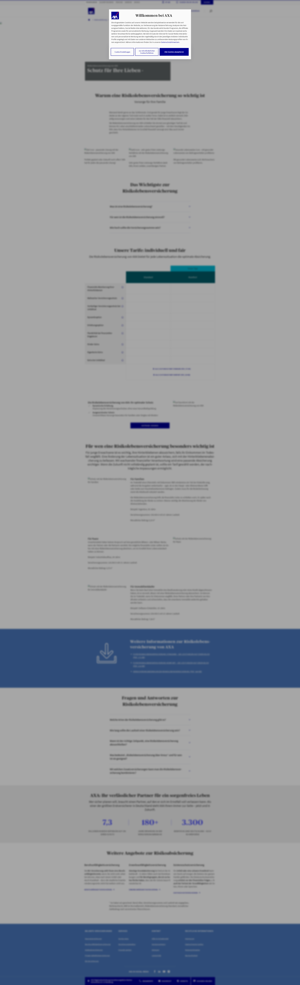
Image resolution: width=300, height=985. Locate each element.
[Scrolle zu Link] (115, 15)
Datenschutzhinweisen (170, 42)
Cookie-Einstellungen (122, 52)
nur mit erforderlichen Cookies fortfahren (147, 52)
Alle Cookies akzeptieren (174, 52)
